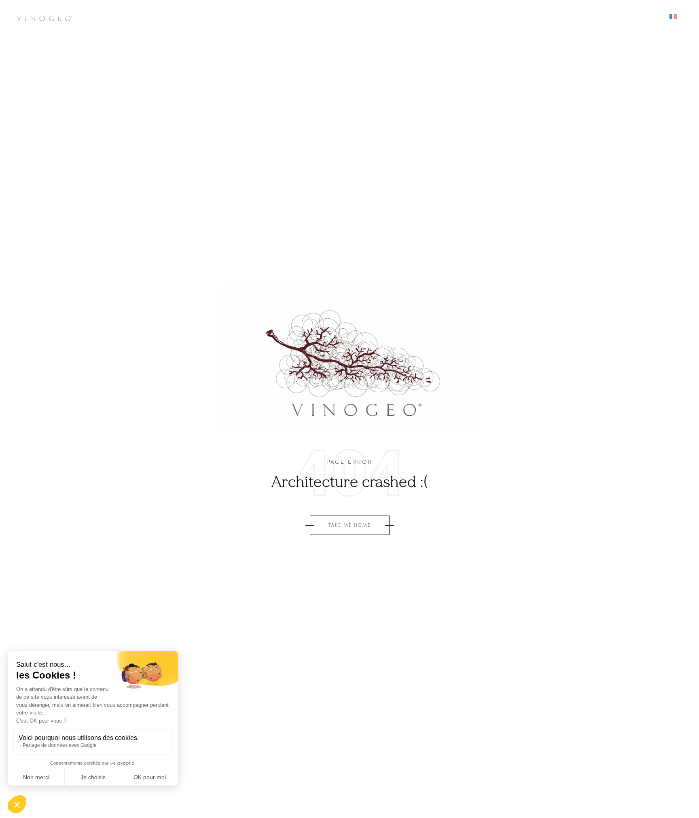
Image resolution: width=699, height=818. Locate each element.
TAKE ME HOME (349, 525)
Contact (577, 17)
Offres (535, 17)
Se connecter (630, 17)
